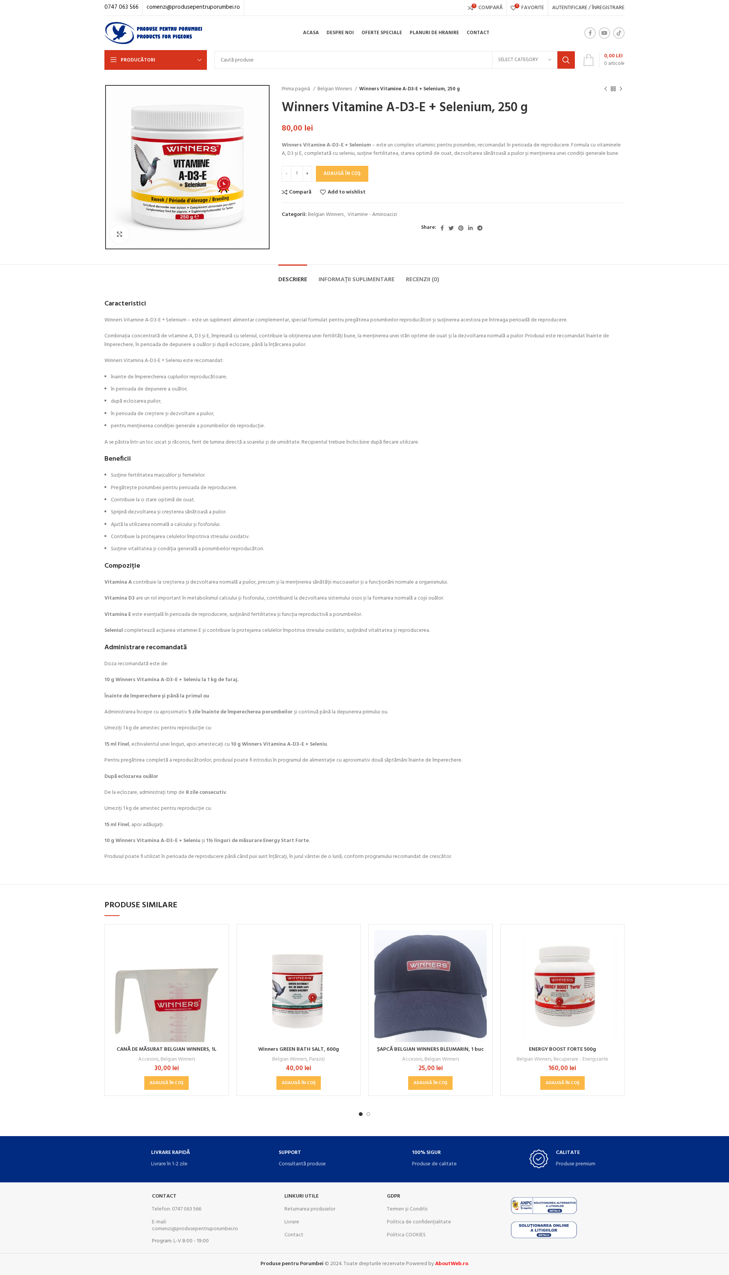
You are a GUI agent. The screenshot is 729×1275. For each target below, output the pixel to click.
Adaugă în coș (342, 174)
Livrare (291, 1222)
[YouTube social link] (604, 33)
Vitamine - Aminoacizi (372, 214)
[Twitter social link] (451, 228)
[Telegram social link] (480, 228)
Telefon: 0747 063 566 (176, 1209)
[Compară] (217, 942)
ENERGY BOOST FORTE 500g (562, 1049)
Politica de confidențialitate (419, 1222)
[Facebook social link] (590, 33)
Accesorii (148, 1059)
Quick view (217, 959)
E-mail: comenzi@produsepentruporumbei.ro (195, 1225)
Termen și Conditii (407, 1209)
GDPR (393, 1196)
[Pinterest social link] (461, 228)
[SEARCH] (566, 60)
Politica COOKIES (406, 1235)
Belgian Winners (335, 89)
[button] (166, 1083)
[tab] (292, 276)
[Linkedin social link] (470, 228)
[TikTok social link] (619, 33)
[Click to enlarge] (119, 234)
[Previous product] (605, 89)
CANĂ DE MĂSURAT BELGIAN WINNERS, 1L (166, 1049)
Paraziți (317, 1059)
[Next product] (621, 89)
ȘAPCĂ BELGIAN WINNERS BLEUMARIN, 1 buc (430, 1049)
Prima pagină (296, 89)
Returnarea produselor (309, 1209)
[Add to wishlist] (217, 976)
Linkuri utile (301, 1196)
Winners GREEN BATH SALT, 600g (298, 1049)
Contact (164, 1196)
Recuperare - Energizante (581, 1059)
